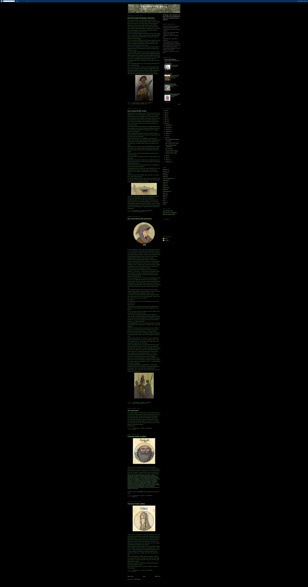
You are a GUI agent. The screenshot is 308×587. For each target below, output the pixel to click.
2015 (166, 112)
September (168, 131)
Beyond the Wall (154, 6)
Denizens (165, 171)
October (168, 129)
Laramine (165, 187)
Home (144, 576)
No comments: (149, 102)
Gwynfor (165, 185)
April (167, 157)
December (168, 125)
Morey (164, 193)
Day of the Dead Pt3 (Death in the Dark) (141, 18)
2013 (166, 117)
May (167, 155)
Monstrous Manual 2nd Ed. (169, 214)
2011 (166, 121)
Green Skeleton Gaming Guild (172, 94)
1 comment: (148, 402)
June (167, 137)
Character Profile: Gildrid (136, 504)
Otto (145, 103)
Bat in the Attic (168, 74)
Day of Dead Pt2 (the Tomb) (137, 111)
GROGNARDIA (168, 64)
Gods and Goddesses (168, 178)
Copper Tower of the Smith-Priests (172, 60)
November (168, 127)
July (167, 135)
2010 (166, 123)
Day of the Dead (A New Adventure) (140, 219)
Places (134, 429)
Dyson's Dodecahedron (170, 59)
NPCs (164, 196)
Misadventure (140, 103)
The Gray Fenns (133, 410)
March (167, 159)
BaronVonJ (165, 238)
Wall (164, 204)
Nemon (164, 195)
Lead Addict (140, 491)
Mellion (164, 189)
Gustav (164, 182)
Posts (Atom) (137, 579)
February (168, 161)
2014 (166, 115)
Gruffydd (134, 496)
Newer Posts (130, 576)
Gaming (164, 174)
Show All (178, 104)
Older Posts (157, 576)
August (167, 133)
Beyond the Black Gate (170, 84)
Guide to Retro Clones (168, 210)
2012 (166, 119)
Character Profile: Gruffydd (137, 436)
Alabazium (165, 169)
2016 (166, 110)
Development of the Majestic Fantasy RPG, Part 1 (175, 76)
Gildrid (134, 103)
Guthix (164, 184)
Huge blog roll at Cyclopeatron (170, 212)
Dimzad (164, 173)
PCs (164, 200)
